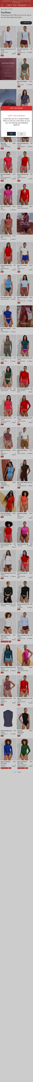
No (22, 134)
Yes (11, 134)
